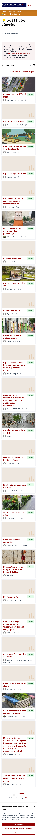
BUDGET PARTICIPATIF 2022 (12, 12)
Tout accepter (18, 824)
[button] (31, 65)
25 (26, 798)
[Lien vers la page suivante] (21, 794)
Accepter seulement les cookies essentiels (18, 829)
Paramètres (18, 833)
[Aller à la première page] (14, 4)
